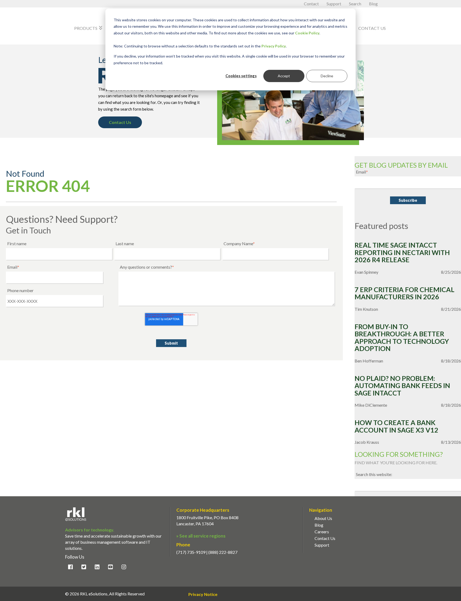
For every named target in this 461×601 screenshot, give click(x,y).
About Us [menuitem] (323, 518)
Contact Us (372, 28)
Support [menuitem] (322, 544)
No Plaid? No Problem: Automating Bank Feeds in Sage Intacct (402, 386)
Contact (312, 3)
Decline (327, 76)
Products (89, 28)
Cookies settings (241, 76)
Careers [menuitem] (322, 531)
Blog (373, 3)
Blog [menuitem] (319, 524)
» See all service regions (200, 536)
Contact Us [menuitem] (325, 538)
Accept (284, 76)
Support (334, 3)
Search (355, 3)
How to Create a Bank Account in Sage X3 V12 (396, 426)
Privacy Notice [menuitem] (202, 594)
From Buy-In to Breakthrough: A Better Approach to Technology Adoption (402, 337)
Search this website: (374, 474)
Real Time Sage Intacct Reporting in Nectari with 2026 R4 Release (402, 252)
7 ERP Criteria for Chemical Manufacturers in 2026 (404, 293)
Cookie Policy (307, 33)
